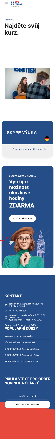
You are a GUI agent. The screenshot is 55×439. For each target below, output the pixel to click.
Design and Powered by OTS (20, 325)
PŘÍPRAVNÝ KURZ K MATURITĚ (20, 342)
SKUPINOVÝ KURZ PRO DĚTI (19, 336)
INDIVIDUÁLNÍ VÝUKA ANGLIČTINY (22, 361)
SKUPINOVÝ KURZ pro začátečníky (22, 349)
